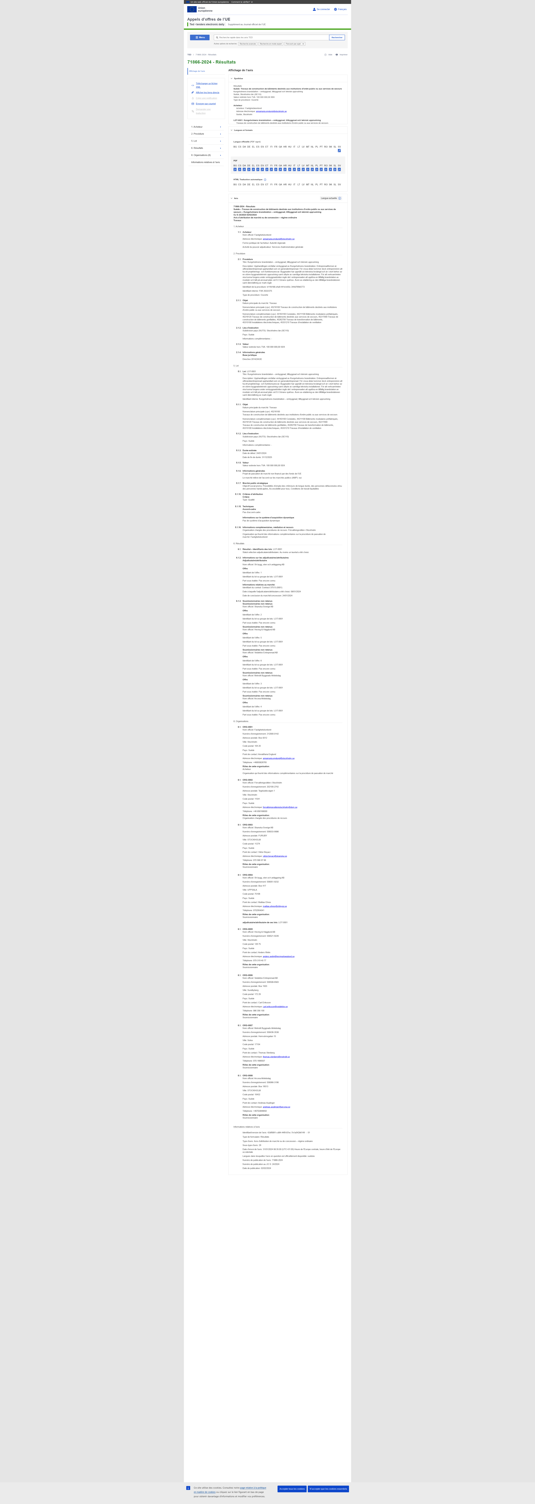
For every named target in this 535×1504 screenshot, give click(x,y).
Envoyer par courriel (206, 104)
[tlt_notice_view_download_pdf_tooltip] (235, 169)
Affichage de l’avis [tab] (197, 71)
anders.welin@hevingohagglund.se (279, 956)
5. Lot (194, 141)
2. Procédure (197, 134)
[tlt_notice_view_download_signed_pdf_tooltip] (339, 150)
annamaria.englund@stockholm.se (271, 111)
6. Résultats (197, 148)
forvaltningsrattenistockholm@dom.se (280, 807)
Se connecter (323, 9)
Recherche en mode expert (271, 44)
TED (189, 55)
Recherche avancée (248, 44)
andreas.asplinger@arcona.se (276, 1107)
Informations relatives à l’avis (205, 162)
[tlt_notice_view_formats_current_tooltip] (339, 198)
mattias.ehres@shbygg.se (275, 906)
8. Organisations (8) (201, 155)
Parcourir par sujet (293, 44)
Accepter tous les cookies (292, 1489)
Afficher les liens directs (207, 92)
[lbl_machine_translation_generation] (265, 179)
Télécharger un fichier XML (206, 85)
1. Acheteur (196, 127)
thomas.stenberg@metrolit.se (276, 1057)
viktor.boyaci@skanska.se (275, 856)
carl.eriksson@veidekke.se (275, 1006)
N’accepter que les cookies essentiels (328, 1489)
